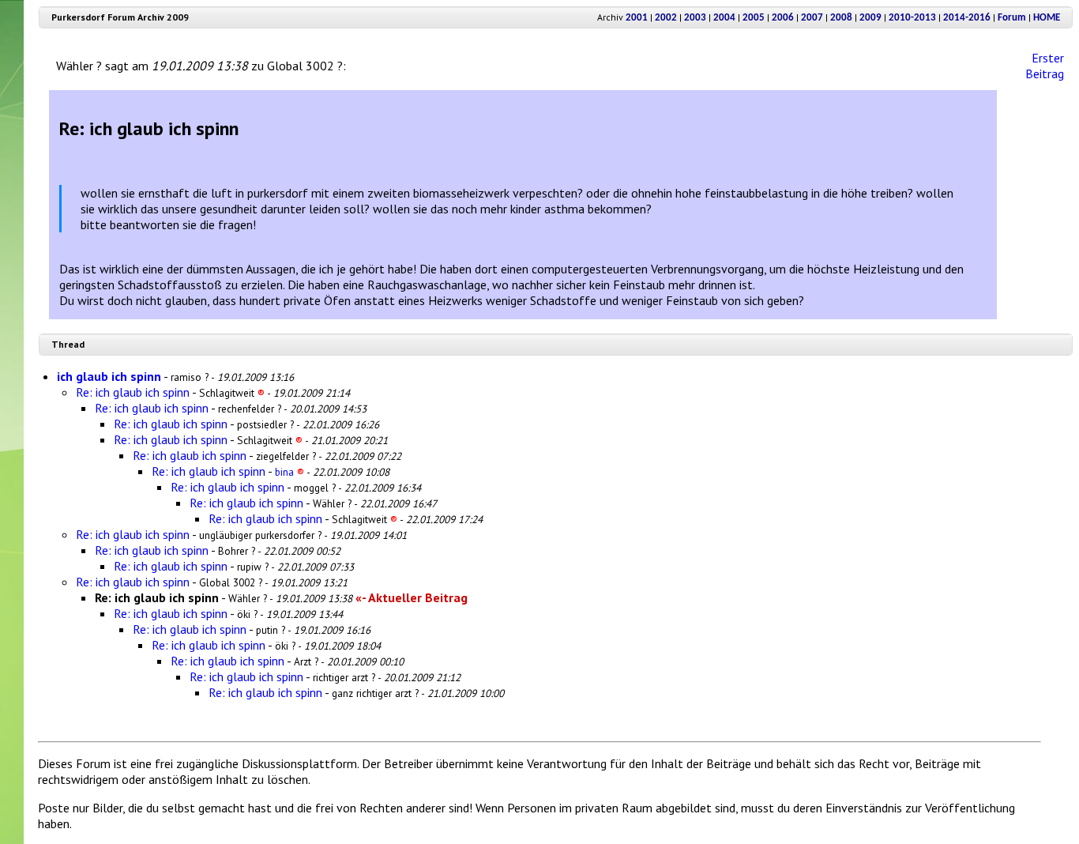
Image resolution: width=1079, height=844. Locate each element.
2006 (783, 18)
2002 (666, 18)
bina (289, 472)
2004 (724, 18)
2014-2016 (967, 18)
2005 (754, 18)
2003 (695, 18)
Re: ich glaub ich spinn (133, 392)
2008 (841, 18)
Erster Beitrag (1044, 65)
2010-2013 (912, 18)
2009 (870, 18)
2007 (812, 18)
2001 (637, 18)
